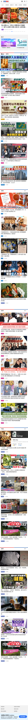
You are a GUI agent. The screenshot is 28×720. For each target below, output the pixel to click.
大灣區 (2, 496)
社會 (2, 213)
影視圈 (2, 97)
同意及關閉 (22, 716)
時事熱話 (2, 75)
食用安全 (2, 119)
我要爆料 (15, 711)
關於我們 (2, 708)
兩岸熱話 (2, 571)
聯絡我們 (2, 706)
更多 (25, 190)
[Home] (6, 1)
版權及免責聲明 (17, 706)
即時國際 (2, 638)
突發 (2, 258)
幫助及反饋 (16, 708)
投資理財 (3, 29)
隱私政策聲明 (3, 711)
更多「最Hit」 (23, 54)
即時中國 (2, 451)
